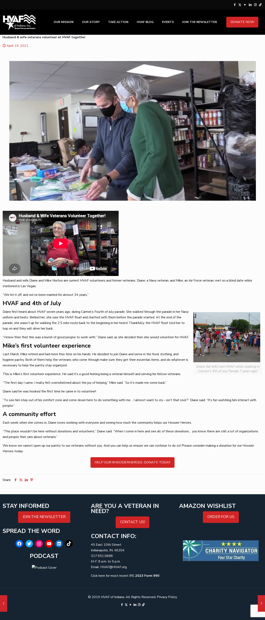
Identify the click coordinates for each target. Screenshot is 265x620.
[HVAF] (19, 22)
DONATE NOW (242, 22)
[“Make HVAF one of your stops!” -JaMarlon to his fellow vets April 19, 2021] (261, 603)
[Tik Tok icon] (260, 5)
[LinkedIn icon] (250, 5)
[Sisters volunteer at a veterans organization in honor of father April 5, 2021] (3, 603)
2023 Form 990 (147, 575)
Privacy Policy (167, 597)
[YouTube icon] (245, 5)
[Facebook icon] (234, 5)
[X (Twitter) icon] (239, 5)
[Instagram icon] (255, 5)
